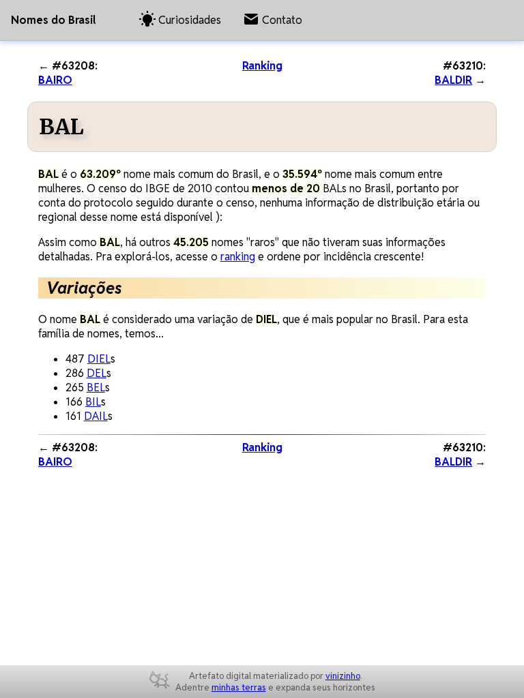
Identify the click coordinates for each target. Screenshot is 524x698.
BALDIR (453, 80)
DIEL (99, 359)
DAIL (96, 416)
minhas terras (239, 687)
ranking (237, 256)
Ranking (262, 66)
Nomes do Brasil (53, 20)
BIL (93, 402)
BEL (96, 387)
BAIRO (55, 80)
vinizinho (342, 676)
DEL (96, 373)
